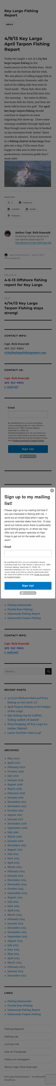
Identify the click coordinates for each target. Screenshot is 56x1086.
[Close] (52, 490)
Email (8, 547)
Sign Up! (28, 585)
